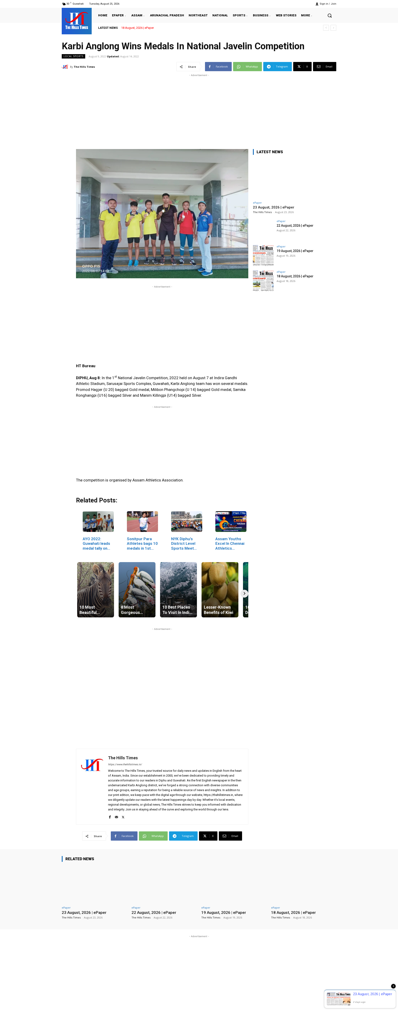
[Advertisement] (199, 110)
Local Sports (73, 56)
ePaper (257, 202)
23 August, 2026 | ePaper (273, 207)
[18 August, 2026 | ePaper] (263, 280)
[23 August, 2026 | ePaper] (287, 178)
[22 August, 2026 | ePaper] (263, 230)
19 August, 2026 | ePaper (295, 251)
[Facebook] (109, 816)
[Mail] (116, 816)
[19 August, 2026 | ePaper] (263, 255)
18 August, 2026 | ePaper (295, 276)
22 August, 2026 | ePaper (295, 225)
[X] (123, 816)
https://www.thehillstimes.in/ (125, 764)
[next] (333, 28)
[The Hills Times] (76, 20)
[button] (329, 15)
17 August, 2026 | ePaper (137, 27)
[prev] (326, 28)
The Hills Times (84, 66)
